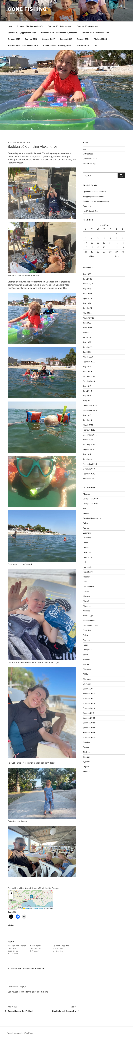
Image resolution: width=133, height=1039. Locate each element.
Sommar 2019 (14, 39)
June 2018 (87, 391)
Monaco (86, 611)
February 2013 (89, 474)
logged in (24, 992)
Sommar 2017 (48, 39)
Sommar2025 (89, 732)
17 (86, 247)
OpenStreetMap (38, 908)
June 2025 (87, 293)
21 (110, 247)
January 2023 (88, 337)
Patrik (26, 143)
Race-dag (87, 206)
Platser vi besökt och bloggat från (57, 45)
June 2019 (87, 371)
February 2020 (89, 362)
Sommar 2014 (83, 39)
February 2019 (89, 376)
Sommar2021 (89, 713)
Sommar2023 (89, 723)
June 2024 (87, 308)
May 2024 (87, 313)
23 (123, 247)
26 (98, 252)
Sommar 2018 (31, 39)
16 (123, 243)
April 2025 (87, 298)
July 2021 (87, 352)
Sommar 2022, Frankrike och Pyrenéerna (59, 33)
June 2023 (87, 327)
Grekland (16, 968)
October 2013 (89, 469)
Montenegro (88, 616)
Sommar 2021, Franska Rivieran (95, 33)
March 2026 (88, 284)
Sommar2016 (89, 693)
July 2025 (87, 289)
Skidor (85, 674)
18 (92, 247)
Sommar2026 (89, 737)
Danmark (87, 533)
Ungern (86, 767)
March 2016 (88, 425)
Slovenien (87, 684)
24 (86, 252)
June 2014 (87, 459)
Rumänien (87, 650)
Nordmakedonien (90, 625)
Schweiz (86, 659)
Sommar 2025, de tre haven (60, 26)
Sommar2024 (37, 968)
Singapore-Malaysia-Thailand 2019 (23, 45)
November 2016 (90, 410)
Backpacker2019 (90, 499)
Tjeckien (86, 757)
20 (104, 247)
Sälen (85, 655)
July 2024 (87, 303)
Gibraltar (86, 547)
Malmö (86, 601)
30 (122, 252)
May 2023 (87, 332)
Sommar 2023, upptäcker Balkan (22, 33)
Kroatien (86, 577)
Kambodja (87, 567)
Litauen (86, 591)
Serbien (86, 664)
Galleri (85, 543)
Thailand (86, 752)
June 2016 (87, 420)
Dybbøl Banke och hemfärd (94, 191)
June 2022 (87, 347)
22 (117, 247)
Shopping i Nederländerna (93, 196)
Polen (85, 635)
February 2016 (89, 430)
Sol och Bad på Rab (61, 946)
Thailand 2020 (100, 39)
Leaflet (27, 908)
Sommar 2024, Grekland (87, 26)
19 (98, 247)
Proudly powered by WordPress (20, 1033)
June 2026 (87, 279)
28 (110, 252)
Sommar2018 (89, 703)
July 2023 (87, 323)
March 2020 (88, 357)
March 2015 (88, 439)
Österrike (87, 630)
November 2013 (90, 464)
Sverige (86, 747)
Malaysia (86, 596)
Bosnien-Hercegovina (92, 518)
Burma (86, 528)
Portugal (86, 640)
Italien (85, 562)
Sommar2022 (89, 718)
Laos (85, 581)
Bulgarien (87, 523)
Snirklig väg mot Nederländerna (96, 201)
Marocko (87, 606)
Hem (10, 26)
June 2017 (87, 401)
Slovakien (87, 679)
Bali (84, 508)
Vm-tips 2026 (83, 45)
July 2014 (87, 454)
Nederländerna (89, 620)
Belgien (86, 513)
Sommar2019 (89, 708)
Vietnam (86, 771)
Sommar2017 (89, 698)
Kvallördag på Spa (90, 211)
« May (91, 256)
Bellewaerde (35, 946)
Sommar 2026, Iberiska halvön (30, 26)
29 (116, 252)
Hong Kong (87, 557)
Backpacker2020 (90, 504)
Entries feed (88, 154)
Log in (85, 149)
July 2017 (87, 396)
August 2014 (88, 449)
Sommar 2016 (66, 39)
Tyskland (86, 762)
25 (92, 252)
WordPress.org (89, 163)
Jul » (116, 256)
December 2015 (90, 435)
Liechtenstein (88, 586)
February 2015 (89, 444)
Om (95, 45)
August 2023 (88, 318)
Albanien (86, 494)
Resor (26, 968)
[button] (31, 897)
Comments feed (90, 159)
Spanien (86, 742)
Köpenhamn (88, 572)
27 (104, 252)
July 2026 (87, 274)
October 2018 (89, 381)
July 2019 (87, 366)
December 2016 (90, 405)
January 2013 (88, 478)
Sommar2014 (89, 689)
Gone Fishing (27, 9)
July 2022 (87, 342)
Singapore (87, 669)
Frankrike (87, 538)
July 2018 (87, 386)
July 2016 (87, 415)
